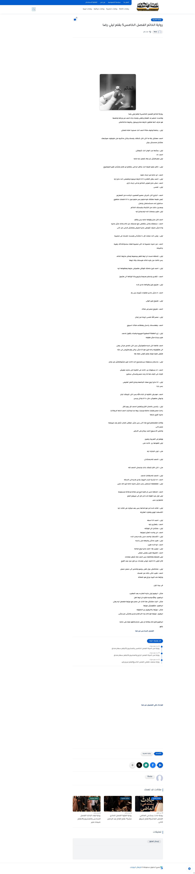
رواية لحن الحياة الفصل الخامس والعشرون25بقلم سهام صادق (136, 649)
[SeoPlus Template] (161, 867)
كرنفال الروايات (135, 867)
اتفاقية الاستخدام (91, 2)
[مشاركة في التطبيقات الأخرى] (132, 765)
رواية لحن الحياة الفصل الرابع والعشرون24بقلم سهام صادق (137, 655)
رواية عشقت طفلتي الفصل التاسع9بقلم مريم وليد (141, 662)
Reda (155, 32)
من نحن (102, 2)
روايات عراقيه (99, 9)
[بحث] (33, 9)
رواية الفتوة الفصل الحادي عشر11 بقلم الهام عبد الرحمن (119, 817)
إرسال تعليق (154, 841)
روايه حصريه (157, 20)
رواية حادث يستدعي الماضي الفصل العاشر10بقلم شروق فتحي (151, 819)
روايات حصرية (111, 9)
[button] (153, 765)
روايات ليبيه (87, 9)
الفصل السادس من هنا (144, 631)
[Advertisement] (118, 59)
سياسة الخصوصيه (114, 2)
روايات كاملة (124, 9)
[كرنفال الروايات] (148, 6)
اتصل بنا (126, 2)
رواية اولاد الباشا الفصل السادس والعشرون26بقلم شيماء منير (89, 819)
